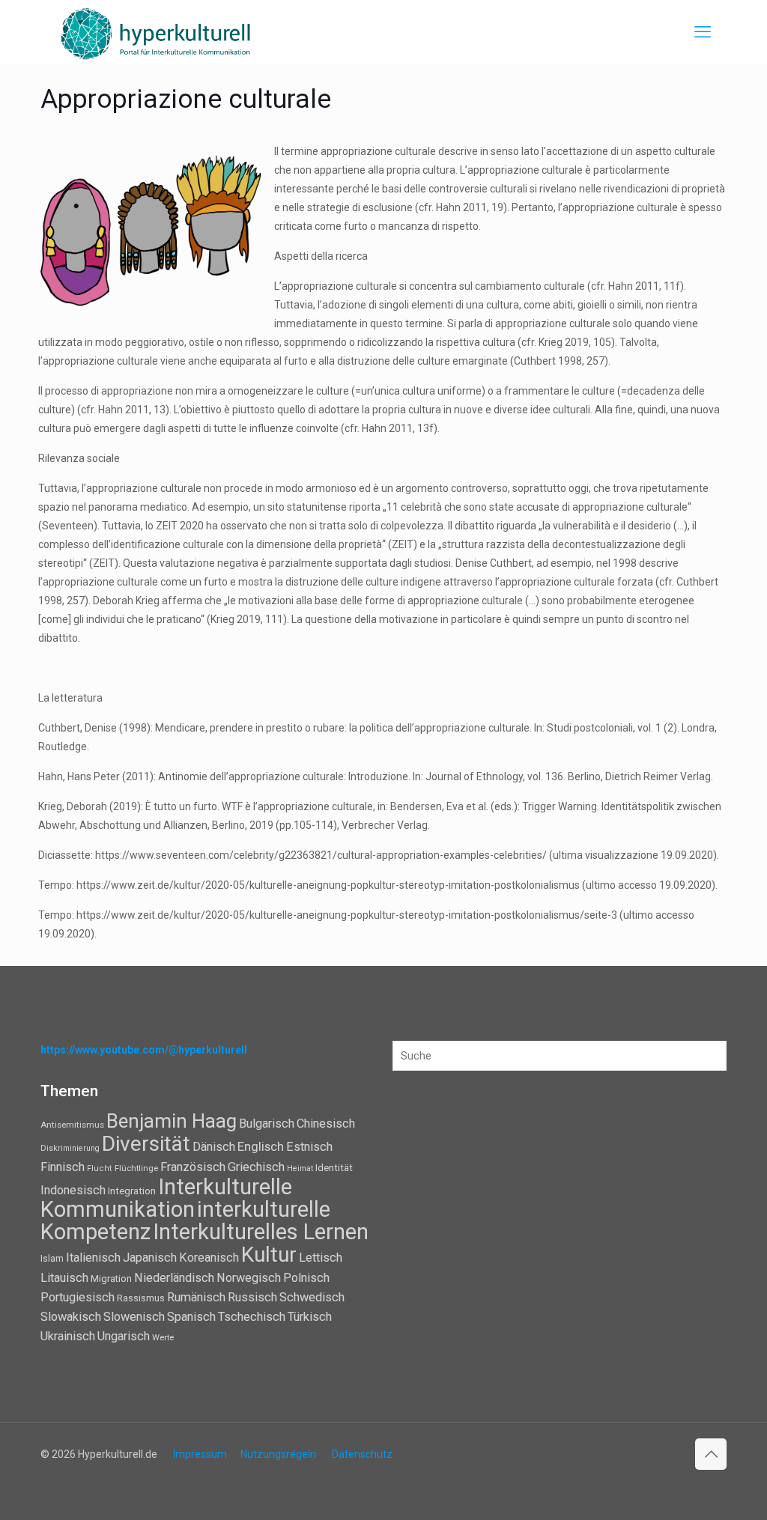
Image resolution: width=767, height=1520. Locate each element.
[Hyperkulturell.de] (156, 32)
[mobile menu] (702, 32)
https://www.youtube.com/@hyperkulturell (143, 1050)
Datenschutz (362, 1454)
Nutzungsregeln (278, 1454)
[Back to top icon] (711, 1454)
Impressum (200, 1454)
